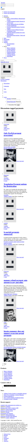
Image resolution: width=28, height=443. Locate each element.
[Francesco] (10, 308)
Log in (2, 9)
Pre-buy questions (8, 148)
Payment (6, 241)
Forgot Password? (11, 101)
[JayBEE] (10, 257)
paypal (5, 347)
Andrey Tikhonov (10, 417)
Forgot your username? (9, 13)
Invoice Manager (8, 348)
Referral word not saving (7, 410)
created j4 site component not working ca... (11, 405)
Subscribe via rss (5, 62)
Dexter (7, 412)
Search (2, 77)
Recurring (9, 347)
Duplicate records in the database (9, 416)
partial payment (20, 241)
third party (9, 294)
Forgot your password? (9, 11)
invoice (14, 347)
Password (18, 101)
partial (14, 241)
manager (23, 347)
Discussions (3, 80)
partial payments (8, 243)
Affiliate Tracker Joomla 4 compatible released (15, 393)
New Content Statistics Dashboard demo (14, 397)
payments (13, 147)
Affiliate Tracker (8, 196)
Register (3, 2)
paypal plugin (7, 147)
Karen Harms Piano (11, 409)
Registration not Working (7, 413)
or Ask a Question (5, 79)
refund (5, 294)
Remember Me (12, 104)
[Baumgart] (10, 209)
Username (13, 98)
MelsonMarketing (10, 415)
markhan (8, 406)
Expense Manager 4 (9, 396)
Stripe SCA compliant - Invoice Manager (14, 395)
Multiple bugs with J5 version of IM (9, 408)
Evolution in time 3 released (10, 399)
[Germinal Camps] (10, 161)
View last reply (20, 161)
